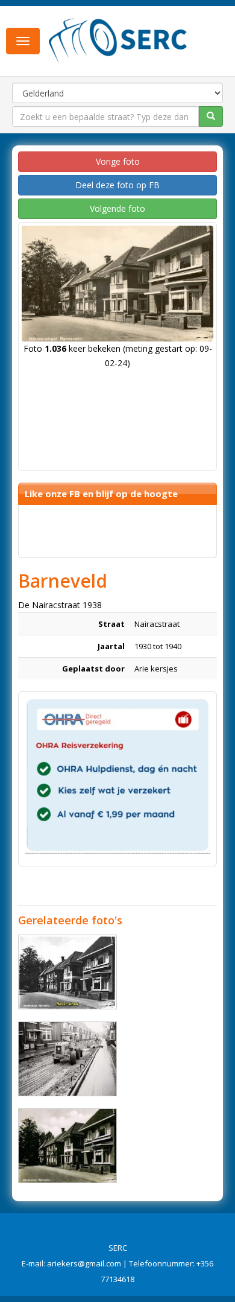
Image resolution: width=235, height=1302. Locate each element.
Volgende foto (117, 208)
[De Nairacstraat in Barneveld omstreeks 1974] (67, 1058)
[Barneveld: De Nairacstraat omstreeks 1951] (67, 972)
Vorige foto (118, 161)
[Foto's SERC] (118, 40)
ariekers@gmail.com (84, 1263)
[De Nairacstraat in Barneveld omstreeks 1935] (67, 1145)
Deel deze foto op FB (117, 185)
